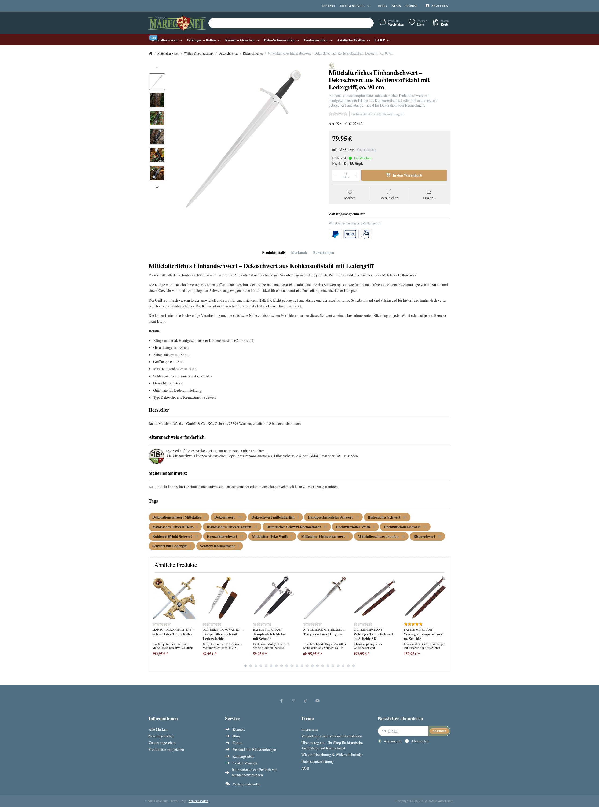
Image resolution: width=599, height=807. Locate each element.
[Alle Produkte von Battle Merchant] (332, 65)
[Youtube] (318, 700)
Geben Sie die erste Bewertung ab (378, 114)
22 (353, 665)
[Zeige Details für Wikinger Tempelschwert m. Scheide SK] (375, 597)
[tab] (273, 252)
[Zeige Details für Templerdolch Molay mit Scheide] (274, 597)
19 (338, 665)
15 (317, 665)
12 (302, 665)
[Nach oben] (157, 67)
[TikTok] (305, 700)
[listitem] (245, 139)
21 (348, 665)
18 (333, 665)
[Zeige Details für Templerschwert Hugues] (324, 597)
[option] (157, 82)
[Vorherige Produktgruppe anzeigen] (154, 622)
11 (297, 665)
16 (322, 665)
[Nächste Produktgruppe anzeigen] (445, 622)
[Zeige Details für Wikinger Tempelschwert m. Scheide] (425, 597)
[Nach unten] (157, 187)
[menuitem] (166, 40)
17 (328, 665)
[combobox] (291, 23)
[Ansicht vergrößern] (245, 139)
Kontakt (328, 6)
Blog (382, 6)
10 (292, 665)
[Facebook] (281, 700)
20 (343, 665)
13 (307, 665)
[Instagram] (293, 700)
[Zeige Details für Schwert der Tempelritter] (173, 597)
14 (312, 665)
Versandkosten (366, 149)
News (396, 6)
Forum (411, 6)
